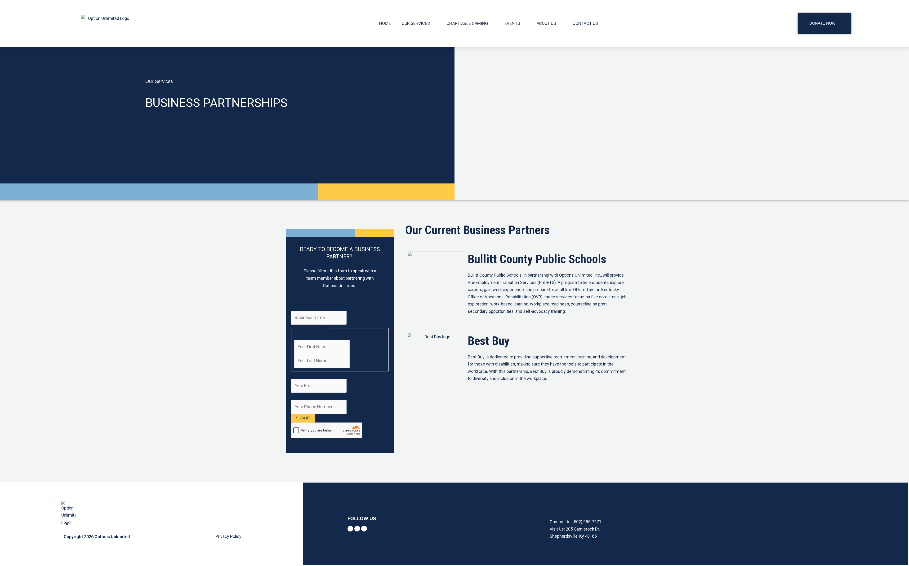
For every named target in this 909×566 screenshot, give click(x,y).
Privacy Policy (228, 536)
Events (512, 23)
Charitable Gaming (467, 23)
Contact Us (585, 23)
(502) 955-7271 (586, 521)
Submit (303, 418)
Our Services (416, 23)
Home (385, 23)
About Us (546, 23)
